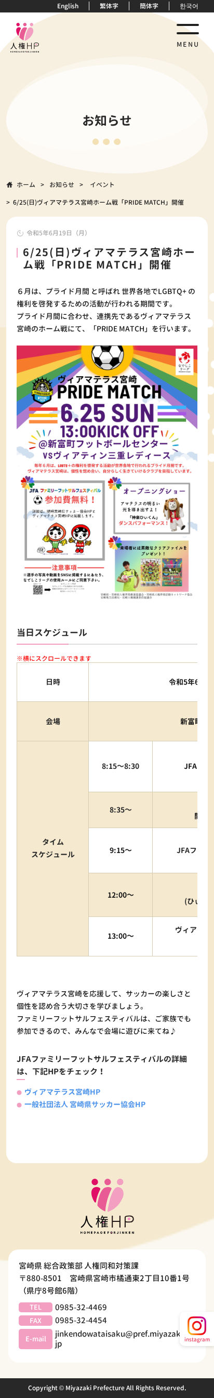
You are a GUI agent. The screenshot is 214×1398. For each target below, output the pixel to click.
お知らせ (61, 184)
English (67, 6)
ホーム (26, 184)
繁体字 (109, 6)
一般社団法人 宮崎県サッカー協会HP (84, 1104)
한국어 (189, 6)
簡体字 (149, 6)
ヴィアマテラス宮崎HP (62, 1092)
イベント (102, 184)
